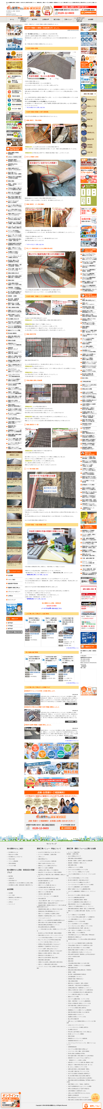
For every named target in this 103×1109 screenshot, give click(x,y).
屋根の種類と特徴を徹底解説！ (13, 153)
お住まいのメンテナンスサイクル (76, 1025)
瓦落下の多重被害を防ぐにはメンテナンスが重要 (89, 397)
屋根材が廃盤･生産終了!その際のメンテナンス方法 (80, 949)
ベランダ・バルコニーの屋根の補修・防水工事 (49, 889)
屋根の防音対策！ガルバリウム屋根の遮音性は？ (89, 290)
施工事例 (34, 19)
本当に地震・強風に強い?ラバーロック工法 (15, 269)
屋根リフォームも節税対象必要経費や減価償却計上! (89, 573)
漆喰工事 (89, 113)
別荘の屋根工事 (86, 565)
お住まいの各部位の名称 (14, 157)
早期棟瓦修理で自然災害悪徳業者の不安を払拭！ (14, 244)
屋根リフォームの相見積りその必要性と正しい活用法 (89, 461)
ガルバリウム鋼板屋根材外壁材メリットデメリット (89, 286)
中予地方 (10, 625)
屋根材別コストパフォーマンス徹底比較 (14, 344)
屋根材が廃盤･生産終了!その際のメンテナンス (14, 361)
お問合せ (10, 595)
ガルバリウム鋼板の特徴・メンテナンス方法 (78, 998)
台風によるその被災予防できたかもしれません (89, 393)
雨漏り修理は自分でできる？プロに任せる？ (14, 169)
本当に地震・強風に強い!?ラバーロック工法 (78, 1071)
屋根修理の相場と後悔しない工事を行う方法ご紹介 (50, 909)
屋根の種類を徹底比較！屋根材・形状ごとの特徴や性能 (81, 908)
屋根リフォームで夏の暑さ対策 (45, 891)
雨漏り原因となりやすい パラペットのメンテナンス (50, 935)
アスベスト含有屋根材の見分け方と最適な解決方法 (80, 992)
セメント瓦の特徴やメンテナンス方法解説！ (14, 231)
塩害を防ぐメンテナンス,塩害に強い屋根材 (15, 352)
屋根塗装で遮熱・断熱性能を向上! (88, 432)
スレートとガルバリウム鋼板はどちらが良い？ (89, 254)
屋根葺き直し (91, 132)
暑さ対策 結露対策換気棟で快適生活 (13, 299)
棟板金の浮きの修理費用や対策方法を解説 (14, 177)
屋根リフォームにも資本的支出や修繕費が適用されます (51, 920)
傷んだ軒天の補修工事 (73, 1018)
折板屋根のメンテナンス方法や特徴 (76, 921)
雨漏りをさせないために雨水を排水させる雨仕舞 (14, 311)
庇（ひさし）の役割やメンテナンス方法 (14, 414)
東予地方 (10, 623)
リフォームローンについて (44, 918)
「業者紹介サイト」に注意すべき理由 (88, 508)
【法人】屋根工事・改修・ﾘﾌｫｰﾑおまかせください (89, 569)
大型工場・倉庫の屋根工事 (44, 894)
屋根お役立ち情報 (87, 389)
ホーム (12, 19)
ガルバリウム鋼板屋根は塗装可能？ (89, 266)
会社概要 (90, 19)
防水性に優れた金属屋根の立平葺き (76, 1053)
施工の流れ (57, 19)
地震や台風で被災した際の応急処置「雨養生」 (14, 265)
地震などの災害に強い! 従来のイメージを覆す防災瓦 (80, 990)
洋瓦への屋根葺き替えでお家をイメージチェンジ (14, 365)
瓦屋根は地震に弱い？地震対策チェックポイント (89, 412)
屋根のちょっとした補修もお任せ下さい (47, 865)
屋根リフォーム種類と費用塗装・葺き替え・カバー (89, 331)
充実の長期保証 (12, 863)
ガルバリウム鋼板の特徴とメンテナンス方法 (14, 388)
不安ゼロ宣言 (12, 859)
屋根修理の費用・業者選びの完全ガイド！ (14, 160)
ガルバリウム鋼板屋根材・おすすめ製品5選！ (79, 886)
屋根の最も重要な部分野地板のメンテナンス (14, 337)
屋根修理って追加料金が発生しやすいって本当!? (89, 496)
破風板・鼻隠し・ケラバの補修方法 (76, 932)
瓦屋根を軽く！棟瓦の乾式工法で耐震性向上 (78, 985)
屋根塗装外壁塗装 (89, 146)
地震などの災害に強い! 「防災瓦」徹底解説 (88, 416)
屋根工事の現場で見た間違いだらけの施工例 (88, 420)
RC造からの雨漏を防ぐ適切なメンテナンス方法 (79, 1003)
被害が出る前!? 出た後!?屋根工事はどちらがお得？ (89, 477)
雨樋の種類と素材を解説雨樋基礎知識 (14, 435)
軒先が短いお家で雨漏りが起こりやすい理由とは (14, 322)
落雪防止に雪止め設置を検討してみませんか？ (49, 944)
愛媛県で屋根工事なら (14, 587)
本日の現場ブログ (13, 880)
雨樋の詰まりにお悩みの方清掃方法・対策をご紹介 (89, 547)
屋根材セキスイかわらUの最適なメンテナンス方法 (89, 366)
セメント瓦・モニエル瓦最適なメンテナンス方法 (14, 235)
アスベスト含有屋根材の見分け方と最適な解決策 (14, 326)
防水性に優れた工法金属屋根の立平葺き (13, 261)
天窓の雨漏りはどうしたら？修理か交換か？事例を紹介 (81, 934)
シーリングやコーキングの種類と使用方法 (14, 257)
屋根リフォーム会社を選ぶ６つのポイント (89, 385)
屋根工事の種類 (88, 94)
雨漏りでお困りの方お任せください (46, 863)
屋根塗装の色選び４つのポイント (87, 424)
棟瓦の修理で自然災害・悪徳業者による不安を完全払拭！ (82, 954)
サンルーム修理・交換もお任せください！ (89, 535)
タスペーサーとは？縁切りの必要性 (13, 201)
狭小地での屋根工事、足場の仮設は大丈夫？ (78, 880)
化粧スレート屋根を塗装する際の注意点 (87, 359)
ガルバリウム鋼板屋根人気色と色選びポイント (89, 274)
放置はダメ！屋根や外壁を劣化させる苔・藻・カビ (80, 1064)
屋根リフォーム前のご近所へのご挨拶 (87, 465)
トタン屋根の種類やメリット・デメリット (88, 347)
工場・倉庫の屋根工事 (88, 558)
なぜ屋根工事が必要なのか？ (89, 299)
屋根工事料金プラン (43, 859)
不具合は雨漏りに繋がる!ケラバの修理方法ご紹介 (15, 189)
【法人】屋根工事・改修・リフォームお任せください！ (51, 900)
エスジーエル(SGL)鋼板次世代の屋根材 (14, 384)
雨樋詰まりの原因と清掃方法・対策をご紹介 (48, 953)
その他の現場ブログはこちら (72, 740)
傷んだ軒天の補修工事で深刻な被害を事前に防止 (14, 197)
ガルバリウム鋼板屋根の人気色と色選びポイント (79, 902)
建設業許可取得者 (13, 583)
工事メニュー (68, 19)
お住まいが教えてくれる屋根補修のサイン (89, 319)
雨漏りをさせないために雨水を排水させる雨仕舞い (80, 1078)
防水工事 (89, 126)
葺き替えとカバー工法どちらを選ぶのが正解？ (89, 323)
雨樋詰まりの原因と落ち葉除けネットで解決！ (89, 551)
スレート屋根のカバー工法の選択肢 (89, 335)
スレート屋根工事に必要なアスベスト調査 (78, 994)
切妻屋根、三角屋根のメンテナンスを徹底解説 (14, 288)
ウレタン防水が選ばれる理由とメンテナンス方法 (14, 206)
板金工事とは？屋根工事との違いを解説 (14, 173)
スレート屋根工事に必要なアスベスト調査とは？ (14, 439)
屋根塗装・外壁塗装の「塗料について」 (77, 862)
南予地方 (10, 628)
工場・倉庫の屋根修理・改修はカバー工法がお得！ (89, 539)
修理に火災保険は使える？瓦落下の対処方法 (89, 401)
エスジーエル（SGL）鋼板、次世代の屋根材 (78, 1051)
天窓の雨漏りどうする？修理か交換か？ (14, 422)
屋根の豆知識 (11, 340)
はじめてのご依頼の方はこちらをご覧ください (49, 852)
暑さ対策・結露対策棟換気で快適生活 (77, 974)
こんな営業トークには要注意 (88, 481)
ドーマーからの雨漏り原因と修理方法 (14, 418)
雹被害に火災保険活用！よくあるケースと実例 (89, 444)
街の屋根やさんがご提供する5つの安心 (23, 19)
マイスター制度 (12, 865)
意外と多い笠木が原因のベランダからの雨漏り (14, 193)
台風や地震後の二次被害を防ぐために (89, 404)
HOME (26, 24)
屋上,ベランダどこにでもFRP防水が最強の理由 (15, 218)
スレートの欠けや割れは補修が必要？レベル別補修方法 (81, 917)
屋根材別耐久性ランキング (13, 348)
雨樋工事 (89, 119)
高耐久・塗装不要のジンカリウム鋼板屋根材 (14, 392)
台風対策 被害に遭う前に (44, 883)
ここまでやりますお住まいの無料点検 (79, 19)
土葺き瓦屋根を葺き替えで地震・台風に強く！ (14, 240)
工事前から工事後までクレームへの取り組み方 (89, 469)
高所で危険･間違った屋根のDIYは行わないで (78, 1005)
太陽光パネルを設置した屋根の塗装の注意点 (89, 355)
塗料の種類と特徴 (88, 589)
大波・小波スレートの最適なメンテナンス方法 (14, 248)
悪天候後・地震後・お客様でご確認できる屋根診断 (80, 860)
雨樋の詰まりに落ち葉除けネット (46, 955)
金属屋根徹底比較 (72, 1046)
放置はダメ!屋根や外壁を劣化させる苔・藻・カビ (15, 357)
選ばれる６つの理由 (13, 854)
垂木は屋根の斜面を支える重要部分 (46, 927)
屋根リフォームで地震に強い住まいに (47, 885)
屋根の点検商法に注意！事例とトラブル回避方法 (89, 488)
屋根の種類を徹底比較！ (86, 327)
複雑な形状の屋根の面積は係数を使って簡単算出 (79, 970)
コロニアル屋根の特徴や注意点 (87, 343)
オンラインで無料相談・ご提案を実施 (47, 854)
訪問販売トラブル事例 (88, 484)
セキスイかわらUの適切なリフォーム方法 (78, 869)
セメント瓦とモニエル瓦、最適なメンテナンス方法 (80, 925)
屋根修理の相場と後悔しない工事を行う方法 (88, 307)
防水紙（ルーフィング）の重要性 (76, 1034)
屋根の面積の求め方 (13, 273)
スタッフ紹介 (11, 579)
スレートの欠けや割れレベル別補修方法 (88, 339)
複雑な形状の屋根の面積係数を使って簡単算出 (14, 276)
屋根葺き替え (91, 99)
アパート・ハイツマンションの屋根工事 (88, 562)
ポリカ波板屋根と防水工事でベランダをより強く (89, 543)
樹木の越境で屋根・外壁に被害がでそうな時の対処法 (89, 500)
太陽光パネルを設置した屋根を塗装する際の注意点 (50, 962)
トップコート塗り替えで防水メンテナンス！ (14, 443)
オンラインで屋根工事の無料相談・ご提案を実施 (89, 457)
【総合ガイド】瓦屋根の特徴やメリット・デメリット (80, 906)
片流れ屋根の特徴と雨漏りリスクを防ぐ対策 (14, 284)
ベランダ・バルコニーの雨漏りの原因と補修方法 (14, 227)
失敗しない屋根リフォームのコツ (88, 303)
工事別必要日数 (86, 381)
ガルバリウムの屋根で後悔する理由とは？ (14, 380)
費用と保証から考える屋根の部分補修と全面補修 (50, 922)
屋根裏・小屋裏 (12, 296)
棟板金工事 (90, 139)
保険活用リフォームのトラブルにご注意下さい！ (79, 1058)
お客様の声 (45, 19)
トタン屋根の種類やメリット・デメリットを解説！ (80, 919)
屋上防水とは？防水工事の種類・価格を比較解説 (14, 223)
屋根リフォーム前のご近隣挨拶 (45, 867)
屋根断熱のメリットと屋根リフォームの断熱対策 (14, 431)
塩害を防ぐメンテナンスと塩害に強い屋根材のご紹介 (80, 1062)
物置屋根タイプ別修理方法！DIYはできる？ (88, 531)
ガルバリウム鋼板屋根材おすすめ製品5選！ (89, 278)
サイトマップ (11, 599)
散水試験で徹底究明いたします (45, 880)
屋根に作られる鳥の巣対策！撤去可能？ (89, 555)
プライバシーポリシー (14, 591)
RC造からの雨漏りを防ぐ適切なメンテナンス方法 (15, 409)
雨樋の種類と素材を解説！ (44, 959)
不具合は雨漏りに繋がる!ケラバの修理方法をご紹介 (80, 945)
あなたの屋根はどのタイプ (74, 856)
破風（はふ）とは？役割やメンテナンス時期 (14, 448)
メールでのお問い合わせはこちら (51, 608)
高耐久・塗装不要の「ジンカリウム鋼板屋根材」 (79, 1001)
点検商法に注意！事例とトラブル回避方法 (48, 870)
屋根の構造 (11, 181)
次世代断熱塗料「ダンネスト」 (86, 428)
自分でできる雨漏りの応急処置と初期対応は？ (89, 436)
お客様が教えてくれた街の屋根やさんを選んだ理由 (21, 882)
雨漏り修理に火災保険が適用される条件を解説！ (89, 440)
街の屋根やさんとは (13, 852)
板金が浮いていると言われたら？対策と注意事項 (89, 492)
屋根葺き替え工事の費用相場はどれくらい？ (89, 311)
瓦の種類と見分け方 (13, 319)
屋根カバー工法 (91, 106)
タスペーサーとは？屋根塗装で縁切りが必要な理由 (80, 943)
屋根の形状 (11, 280)
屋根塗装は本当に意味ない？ (13, 164)
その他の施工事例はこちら (72, 648)
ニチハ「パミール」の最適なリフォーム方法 (78, 871)
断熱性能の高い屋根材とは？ (12, 426)
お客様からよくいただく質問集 (75, 867)
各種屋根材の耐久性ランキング (75, 1040)
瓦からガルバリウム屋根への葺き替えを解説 (89, 262)
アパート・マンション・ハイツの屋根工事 (48, 896)
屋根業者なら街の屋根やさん (15, 897)
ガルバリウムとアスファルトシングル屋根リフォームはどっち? (15, 370)
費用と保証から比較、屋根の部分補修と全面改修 (89, 315)
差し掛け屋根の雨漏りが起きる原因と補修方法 (14, 292)
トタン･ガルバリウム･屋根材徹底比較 (14, 375)
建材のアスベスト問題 (14, 330)
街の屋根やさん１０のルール (15, 856)
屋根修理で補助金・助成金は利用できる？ (88, 448)
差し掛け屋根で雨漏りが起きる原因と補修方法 (79, 1075)
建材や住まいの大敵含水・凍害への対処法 (14, 304)
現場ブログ (32, 24)
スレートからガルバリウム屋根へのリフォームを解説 (89, 258)
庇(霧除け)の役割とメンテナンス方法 (13, 252)
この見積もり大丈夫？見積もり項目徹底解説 (88, 473)
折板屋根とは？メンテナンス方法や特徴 (89, 351)
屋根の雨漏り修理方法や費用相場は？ (14, 405)
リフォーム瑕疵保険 (13, 861)
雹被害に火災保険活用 (73, 1095)
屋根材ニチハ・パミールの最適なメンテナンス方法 (89, 362)
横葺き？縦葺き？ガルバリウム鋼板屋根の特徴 (89, 282)
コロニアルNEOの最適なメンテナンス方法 (89, 370)
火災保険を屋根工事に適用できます (46, 887)
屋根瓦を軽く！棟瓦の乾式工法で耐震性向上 (88, 408)
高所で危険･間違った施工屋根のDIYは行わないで (15, 397)
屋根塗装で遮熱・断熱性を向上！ (76, 978)
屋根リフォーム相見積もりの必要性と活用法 (48, 913)
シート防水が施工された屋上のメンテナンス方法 (14, 210)
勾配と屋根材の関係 (13, 307)
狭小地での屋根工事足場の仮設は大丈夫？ (88, 374)
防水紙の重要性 (12, 333)
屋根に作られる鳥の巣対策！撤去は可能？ (48, 957)
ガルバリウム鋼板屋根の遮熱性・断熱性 (89, 270)
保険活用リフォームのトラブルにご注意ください (89, 504)
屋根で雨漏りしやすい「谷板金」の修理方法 (14, 315)
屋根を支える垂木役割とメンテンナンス (14, 401)
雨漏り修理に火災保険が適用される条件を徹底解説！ (80, 1099)
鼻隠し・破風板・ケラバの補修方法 (14, 184)
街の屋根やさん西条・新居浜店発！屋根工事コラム (21, 885)
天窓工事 (89, 152)
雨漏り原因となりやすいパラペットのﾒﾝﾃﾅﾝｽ (14, 214)
